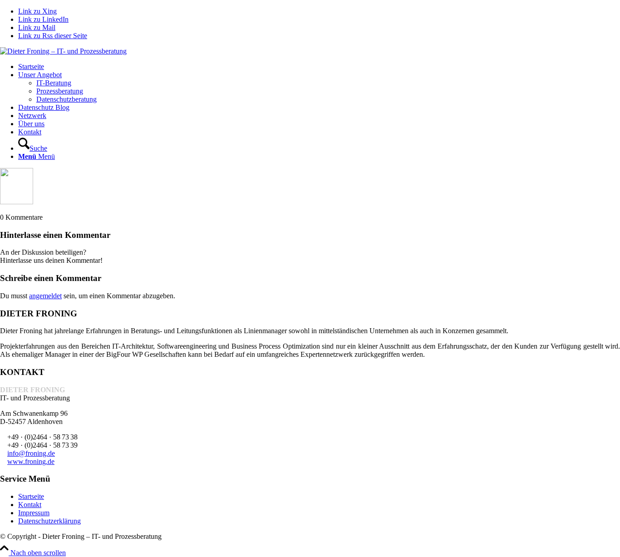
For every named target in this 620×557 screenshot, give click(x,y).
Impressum (33, 513)
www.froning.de (30, 461)
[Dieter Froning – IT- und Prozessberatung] (63, 51)
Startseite (31, 496)
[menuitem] (319, 67)
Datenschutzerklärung (49, 521)
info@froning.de (31, 453)
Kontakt (29, 504)
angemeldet (45, 296)
